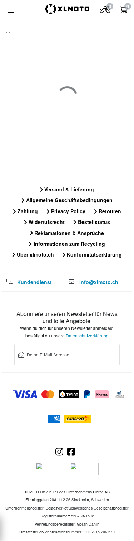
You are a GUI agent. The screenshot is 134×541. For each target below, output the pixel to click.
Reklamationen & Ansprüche (68, 233)
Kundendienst (34, 282)
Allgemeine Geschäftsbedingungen (69, 200)
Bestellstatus (93, 221)
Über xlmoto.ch (34, 254)
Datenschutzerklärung (87, 335)
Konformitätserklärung (93, 254)
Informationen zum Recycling (68, 243)
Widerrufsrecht (46, 221)
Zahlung (27, 211)
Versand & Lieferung (68, 189)
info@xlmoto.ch (98, 282)
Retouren (109, 211)
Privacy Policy (67, 211)
